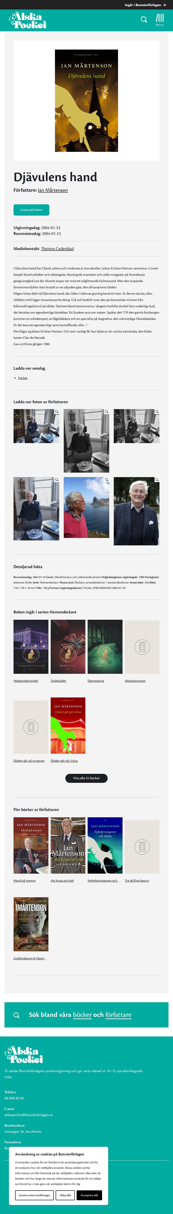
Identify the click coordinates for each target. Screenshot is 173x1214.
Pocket (22, 378)
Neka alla (65, 1195)
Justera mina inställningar (34, 1195)
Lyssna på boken (31, 210)
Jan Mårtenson (53, 190)
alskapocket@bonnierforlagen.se (29, 1115)
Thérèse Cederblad (57, 248)
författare (118, 1015)
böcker (82, 1015)
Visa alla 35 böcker (86, 778)
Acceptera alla (89, 1195)
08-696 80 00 (14, 1098)
